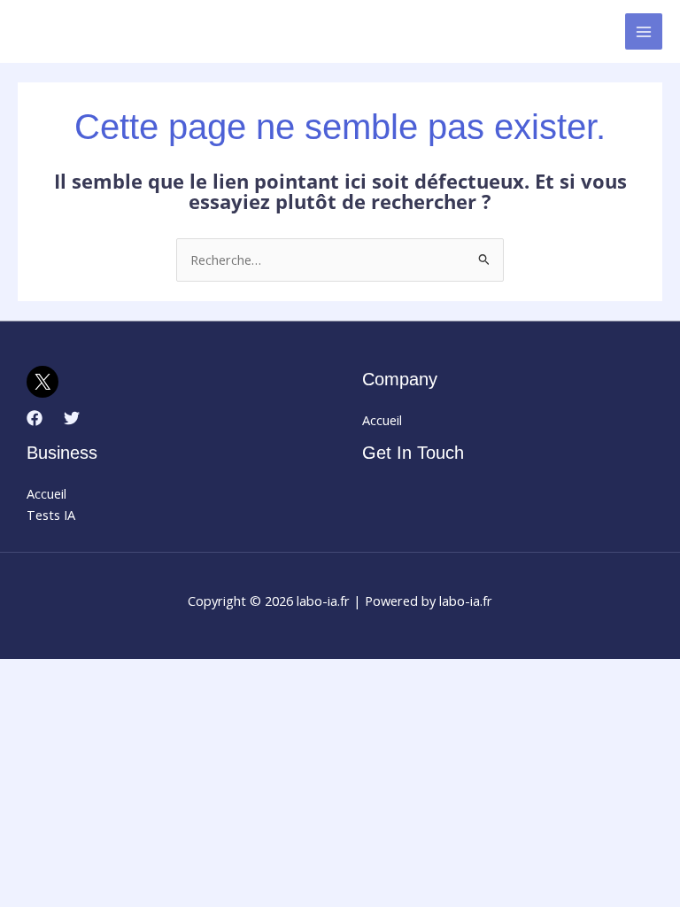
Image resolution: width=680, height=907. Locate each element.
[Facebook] (34, 418)
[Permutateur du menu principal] (643, 31)
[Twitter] (72, 418)
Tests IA (51, 514)
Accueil (382, 420)
